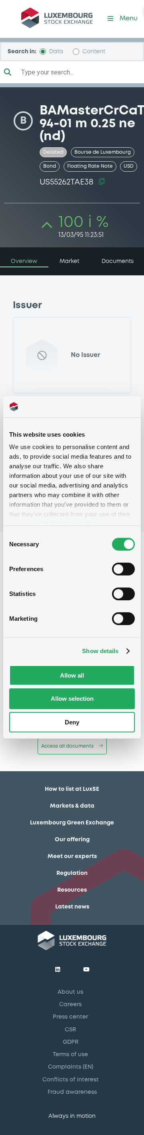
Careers (70, 1004)
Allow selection (72, 698)
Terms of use (70, 1054)
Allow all (72, 675)
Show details (100, 651)
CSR (70, 1029)
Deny (72, 722)
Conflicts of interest (70, 1079)
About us (70, 992)
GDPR (70, 1042)
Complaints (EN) (70, 1067)
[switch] (123, 568)
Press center (70, 1017)
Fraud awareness (72, 1092)
